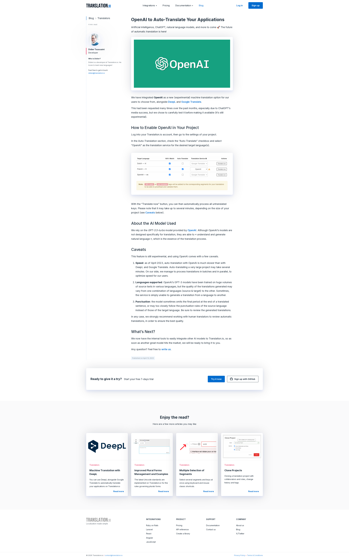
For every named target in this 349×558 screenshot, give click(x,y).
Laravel (149, 529)
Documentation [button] (183, 5)
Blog (201, 5)
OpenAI (192, 230)
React (148, 533)
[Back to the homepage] (98, 5)
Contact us (211, 529)
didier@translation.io (96, 73)
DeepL (172, 101)
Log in (239, 5)
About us (240, 525)
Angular (149, 538)
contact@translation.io (114, 555)
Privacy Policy (239, 555)
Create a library (183, 533)
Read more (119, 491)
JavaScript (151, 542)
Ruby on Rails (152, 525)
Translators (103, 18)
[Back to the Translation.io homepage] (98, 519)
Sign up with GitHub (244, 379)
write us (166, 349)
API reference (182, 529)
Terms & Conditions (255, 555)
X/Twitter (240, 533)
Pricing (166, 5)
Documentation (213, 525)
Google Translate (191, 101)
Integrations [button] (149, 5)
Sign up (256, 5)
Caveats (150, 212)
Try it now (216, 379)
